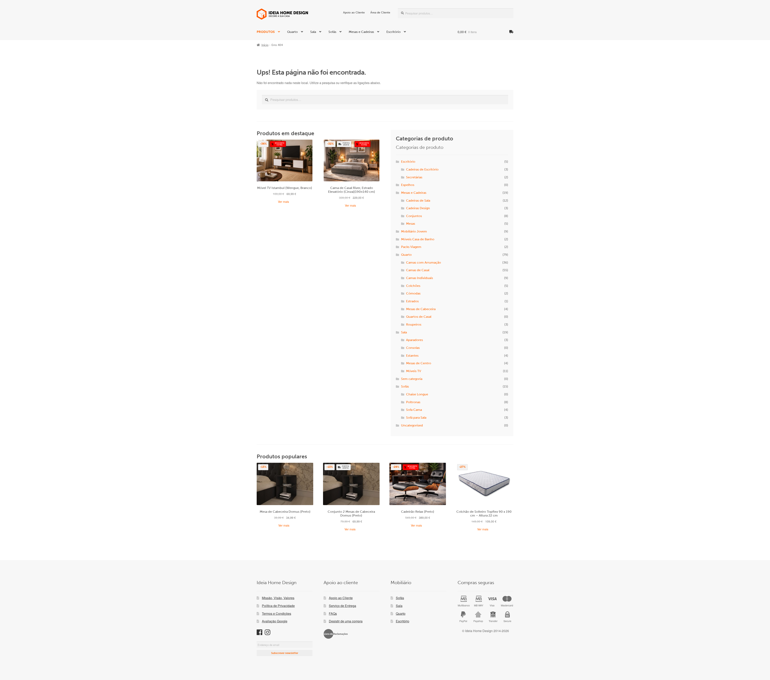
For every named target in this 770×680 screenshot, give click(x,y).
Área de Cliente (380, 12)
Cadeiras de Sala (418, 200)
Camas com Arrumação (423, 262)
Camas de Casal (417, 270)
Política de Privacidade (278, 605)
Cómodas (413, 293)
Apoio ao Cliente (354, 12)
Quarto (292, 32)
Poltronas (413, 402)
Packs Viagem (411, 247)
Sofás (332, 32)
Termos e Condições (276, 613)
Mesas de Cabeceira (421, 309)
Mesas (410, 223)
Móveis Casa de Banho (417, 239)
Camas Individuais (419, 278)
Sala (313, 32)
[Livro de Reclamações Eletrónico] (336, 634)
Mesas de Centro (418, 363)
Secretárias (414, 177)
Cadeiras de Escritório (422, 169)
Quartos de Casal (418, 317)
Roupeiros (413, 324)
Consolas (413, 348)
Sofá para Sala (416, 417)
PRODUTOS (266, 32)
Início (264, 45)
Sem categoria (411, 379)
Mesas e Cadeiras (361, 32)
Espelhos (407, 185)
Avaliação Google (274, 621)
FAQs (333, 613)
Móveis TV (413, 371)
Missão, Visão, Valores (278, 598)
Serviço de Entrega (342, 605)
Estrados (412, 301)
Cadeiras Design (418, 208)
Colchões (413, 286)
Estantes (412, 355)
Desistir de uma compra (346, 621)
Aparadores (414, 340)
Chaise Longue (417, 394)
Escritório (393, 32)
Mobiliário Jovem (414, 231)
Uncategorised (412, 425)
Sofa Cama (414, 410)
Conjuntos (414, 216)
